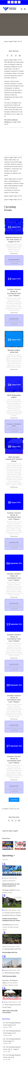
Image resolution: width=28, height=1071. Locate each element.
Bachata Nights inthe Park (14, 351)
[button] (3, 845)
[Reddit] (15, 55)
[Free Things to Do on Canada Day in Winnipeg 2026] (20, 845)
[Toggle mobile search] (21, 9)
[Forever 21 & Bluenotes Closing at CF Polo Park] (7, 845)
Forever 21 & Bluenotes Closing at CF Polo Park (7, 841)
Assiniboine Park (13, 319)
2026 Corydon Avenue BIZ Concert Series (14, 459)
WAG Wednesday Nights (14, 396)
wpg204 (6, 808)
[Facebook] (7, 55)
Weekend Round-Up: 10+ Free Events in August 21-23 (14, 239)
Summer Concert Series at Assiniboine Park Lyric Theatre (14, 292)
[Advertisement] (14, 142)
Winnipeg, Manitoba (13, 259)
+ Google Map (14, 263)
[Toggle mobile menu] (25, 9)
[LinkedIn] (19, 55)
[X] (11, 55)
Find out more (14, 253)
